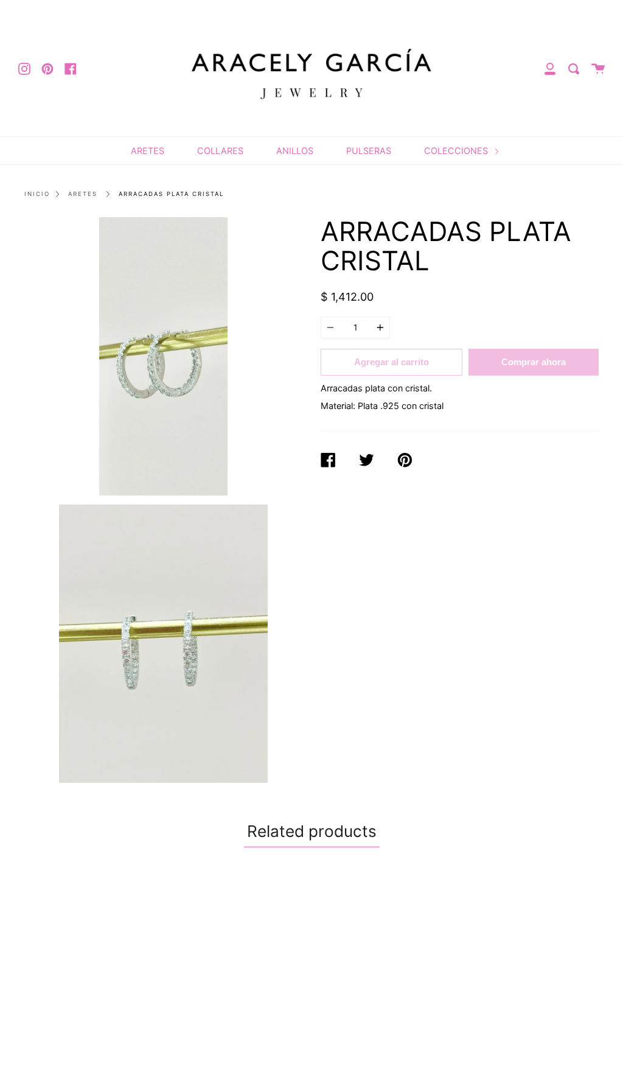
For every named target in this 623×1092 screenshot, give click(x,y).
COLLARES (220, 150)
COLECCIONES (457, 150)
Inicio (37, 194)
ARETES (147, 150)
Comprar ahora (533, 362)
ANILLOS (294, 150)
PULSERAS (368, 150)
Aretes (82, 194)
